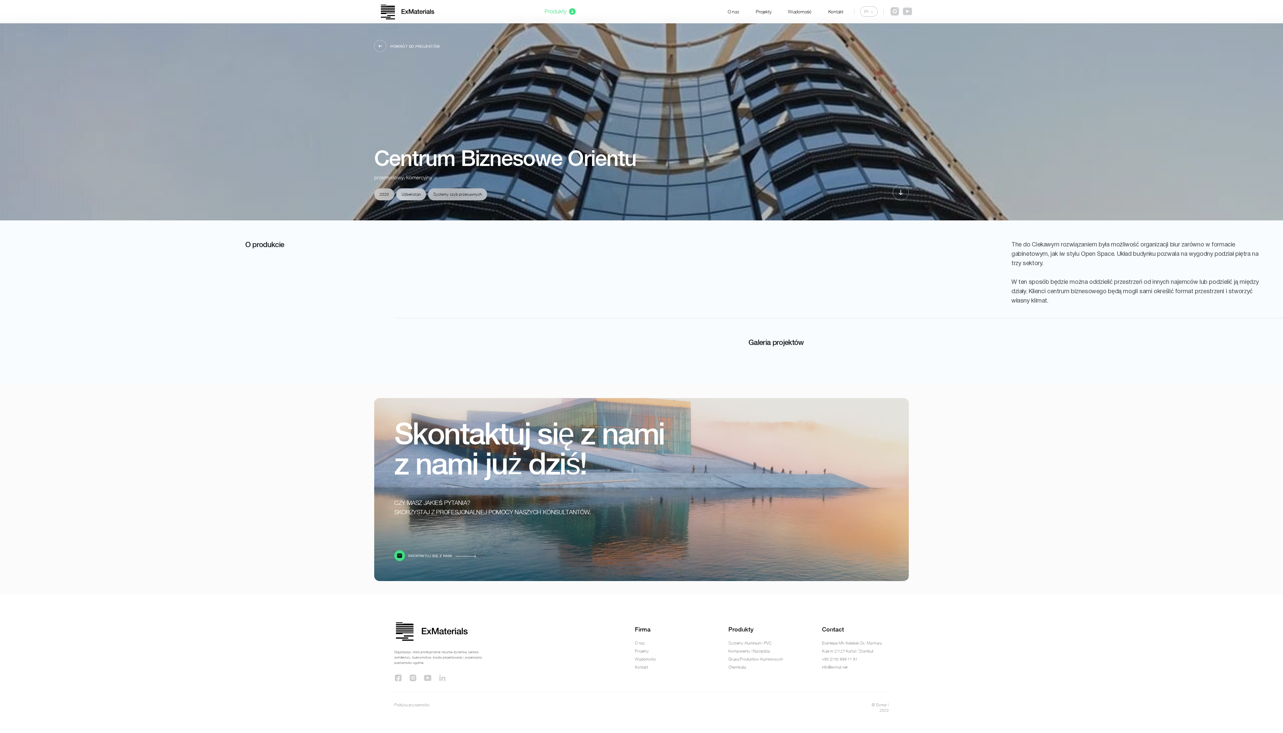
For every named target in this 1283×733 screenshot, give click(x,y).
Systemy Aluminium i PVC (749, 643)
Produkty (556, 11)
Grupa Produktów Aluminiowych (755, 659)
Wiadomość (799, 11)
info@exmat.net (835, 667)
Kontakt (835, 11)
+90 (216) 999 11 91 (840, 659)
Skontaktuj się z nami (430, 556)
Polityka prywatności (411, 704)
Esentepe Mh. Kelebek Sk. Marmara (852, 643)
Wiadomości (645, 659)
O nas (733, 11)
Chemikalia (737, 667)
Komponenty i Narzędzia (749, 651)
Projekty (763, 11)
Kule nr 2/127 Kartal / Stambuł (847, 651)
